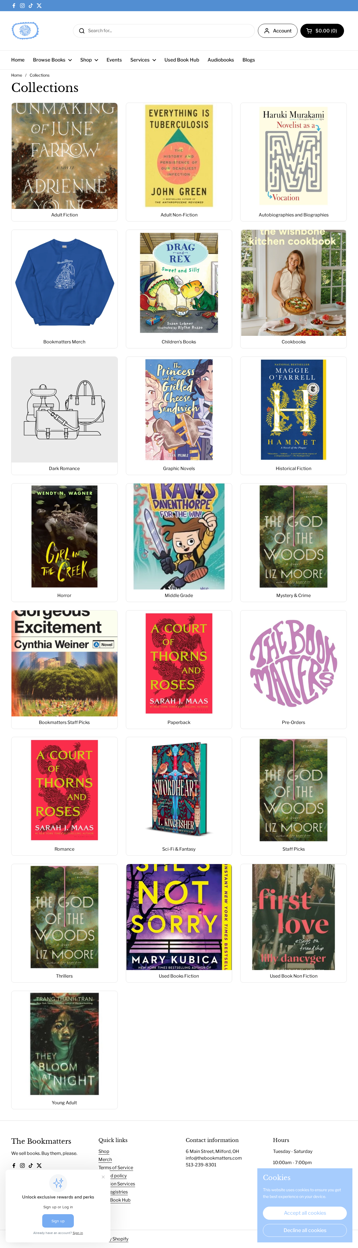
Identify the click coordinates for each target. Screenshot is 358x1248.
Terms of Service (115, 1167)
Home (16, 75)
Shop (103, 1151)
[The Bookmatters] (25, 31)
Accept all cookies (305, 1213)
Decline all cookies (305, 1230)
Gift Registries (113, 1192)
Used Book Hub (114, 1200)
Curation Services (116, 1183)
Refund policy (112, 1175)
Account (282, 31)
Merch (105, 1159)
